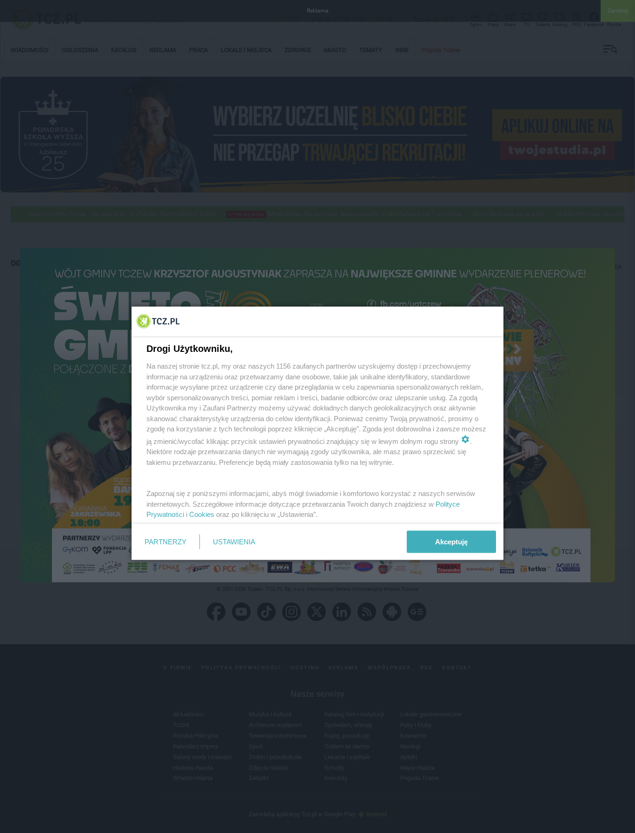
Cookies (201, 514)
